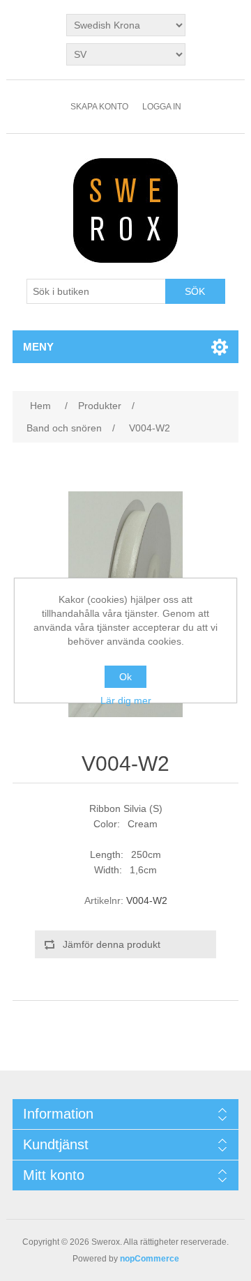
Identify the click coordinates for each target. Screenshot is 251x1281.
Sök (195, 291)
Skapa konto (99, 107)
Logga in (161, 107)
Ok (125, 676)
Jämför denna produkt (111, 944)
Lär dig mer (125, 700)
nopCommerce (149, 1259)
